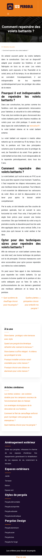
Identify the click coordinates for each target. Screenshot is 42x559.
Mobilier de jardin (9, 47)
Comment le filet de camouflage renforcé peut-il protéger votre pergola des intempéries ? (21, 417)
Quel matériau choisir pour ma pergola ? (20, 425)
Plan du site (21, 557)
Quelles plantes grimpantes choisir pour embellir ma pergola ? (30, 303)
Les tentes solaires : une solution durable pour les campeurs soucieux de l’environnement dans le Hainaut (20, 397)
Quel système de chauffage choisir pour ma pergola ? (11, 301)
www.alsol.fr (35, 126)
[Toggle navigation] (8, 14)
